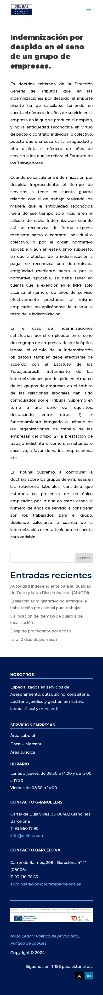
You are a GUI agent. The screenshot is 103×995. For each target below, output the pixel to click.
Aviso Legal (22, 936)
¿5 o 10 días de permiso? (34, 639)
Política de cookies (28, 943)
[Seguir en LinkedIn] (89, 975)
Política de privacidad (57, 936)
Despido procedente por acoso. (41, 631)
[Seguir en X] (79, 975)
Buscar (84, 558)
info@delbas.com (27, 835)
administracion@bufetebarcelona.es (45, 884)
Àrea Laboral (22, 735)
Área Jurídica (22, 752)
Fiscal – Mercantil (26, 744)
